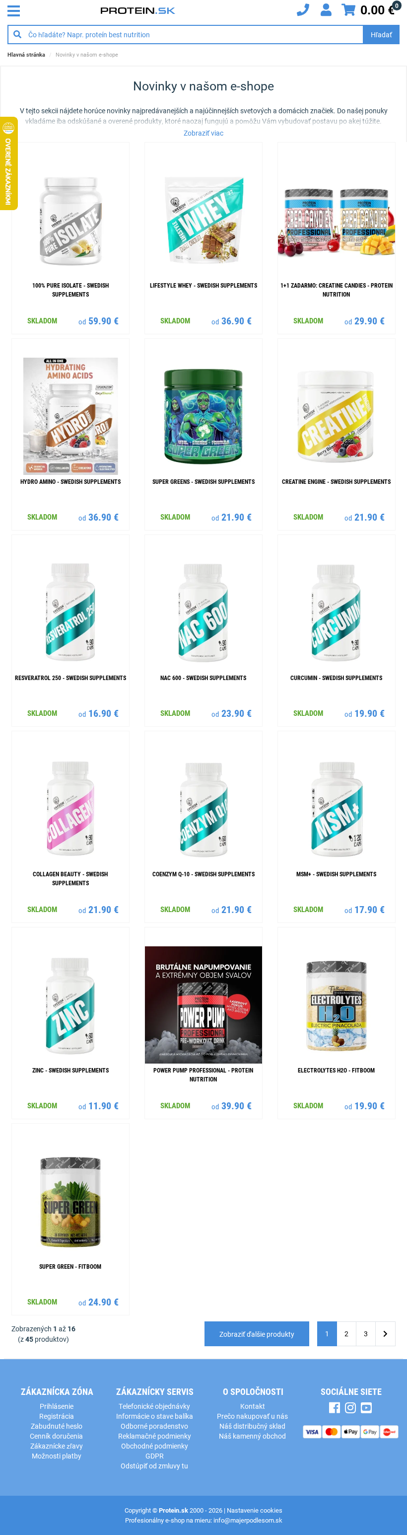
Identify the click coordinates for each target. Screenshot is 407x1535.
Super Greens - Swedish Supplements (203, 481)
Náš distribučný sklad (252, 1426)
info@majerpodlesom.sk (247, 1520)
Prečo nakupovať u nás (252, 1416)
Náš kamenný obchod (252, 1436)
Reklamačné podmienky (154, 1436)
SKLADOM (42, 320)
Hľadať (381, 34)
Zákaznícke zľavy (56, 1446)
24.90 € (103, 1301)
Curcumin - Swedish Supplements (336, 678)
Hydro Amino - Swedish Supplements (70, 481)
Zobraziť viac (203, 133)
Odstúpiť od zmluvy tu (154, 1465)
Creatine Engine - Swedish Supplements (336, 481)
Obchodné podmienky (154, 1446)
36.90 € (236, 320)
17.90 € (369, 909)
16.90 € (103, 712)
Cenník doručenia (56, 1436)
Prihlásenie (56, 1406)
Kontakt (252, 1406)
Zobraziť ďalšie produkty (256, 1334)
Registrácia (56, 1416)
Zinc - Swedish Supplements (70, 1070)
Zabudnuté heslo (56, 1426)
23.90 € (236, 712)
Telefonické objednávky (154, 1406)
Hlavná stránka (26, 54)
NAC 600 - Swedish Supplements (203, 678)
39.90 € (236, 1105)
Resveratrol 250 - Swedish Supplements (70, 678)
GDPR (154, 1455)
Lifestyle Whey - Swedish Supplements (203, 285)
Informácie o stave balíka (154, 1416)
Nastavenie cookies (254, 1510)
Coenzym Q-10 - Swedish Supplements (203, 874)
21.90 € (236, 516)
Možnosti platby (56, 1455)
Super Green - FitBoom (70, 1266)
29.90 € (369, 320)
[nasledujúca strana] (385, 1334)
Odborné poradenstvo (154, 1426)
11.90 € (103, 1105)
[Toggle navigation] (16, 10)
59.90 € (103, 320)
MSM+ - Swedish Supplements (336, 874)
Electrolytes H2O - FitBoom (336, 1070)
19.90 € (369, 712)
